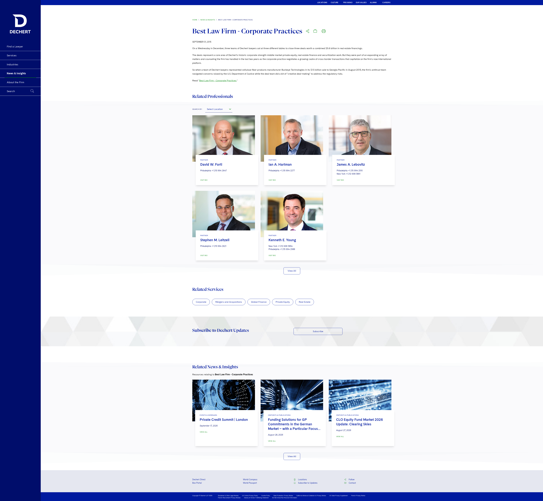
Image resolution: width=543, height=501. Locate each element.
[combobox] (218, 109)
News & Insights (207, 20)
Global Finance (259, 302)
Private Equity (283, 302)
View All (292, 270)
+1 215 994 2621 (219, 246)
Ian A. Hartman (280, 164)
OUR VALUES (361, 3)
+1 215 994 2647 (219, 170)
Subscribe (318, 331)
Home (194, 20)
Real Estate (304, 302)
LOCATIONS (322, 3)
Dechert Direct (198, 479)
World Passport (250, 483)
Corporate (201, 302)
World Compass (250, 479)
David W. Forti (211, 164)
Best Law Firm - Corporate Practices (217, 80)
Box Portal (197, 483)
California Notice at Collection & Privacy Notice (311, 495)
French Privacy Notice (358, 495)
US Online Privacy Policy (250, 495)
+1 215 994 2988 (287, 249)
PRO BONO (347, 3)
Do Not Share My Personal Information (284, 497)
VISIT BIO (203, 180)
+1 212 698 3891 (353, 174)
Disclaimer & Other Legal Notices (228, 495)
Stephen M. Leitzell (214, 240)
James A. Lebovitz (351, 164)
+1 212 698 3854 (285, 246)
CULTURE (334, 3)
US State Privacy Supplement (338, 495)
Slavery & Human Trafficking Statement (256, 497)
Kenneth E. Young (282, 240)
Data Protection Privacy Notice (283, 495)
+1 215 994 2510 (355, 170)
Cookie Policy (265, 495)
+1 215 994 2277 (287, 170)
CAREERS (386, 3)
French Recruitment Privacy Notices (229, 497)
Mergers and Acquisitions (228, 302)
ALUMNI (373, 3)
